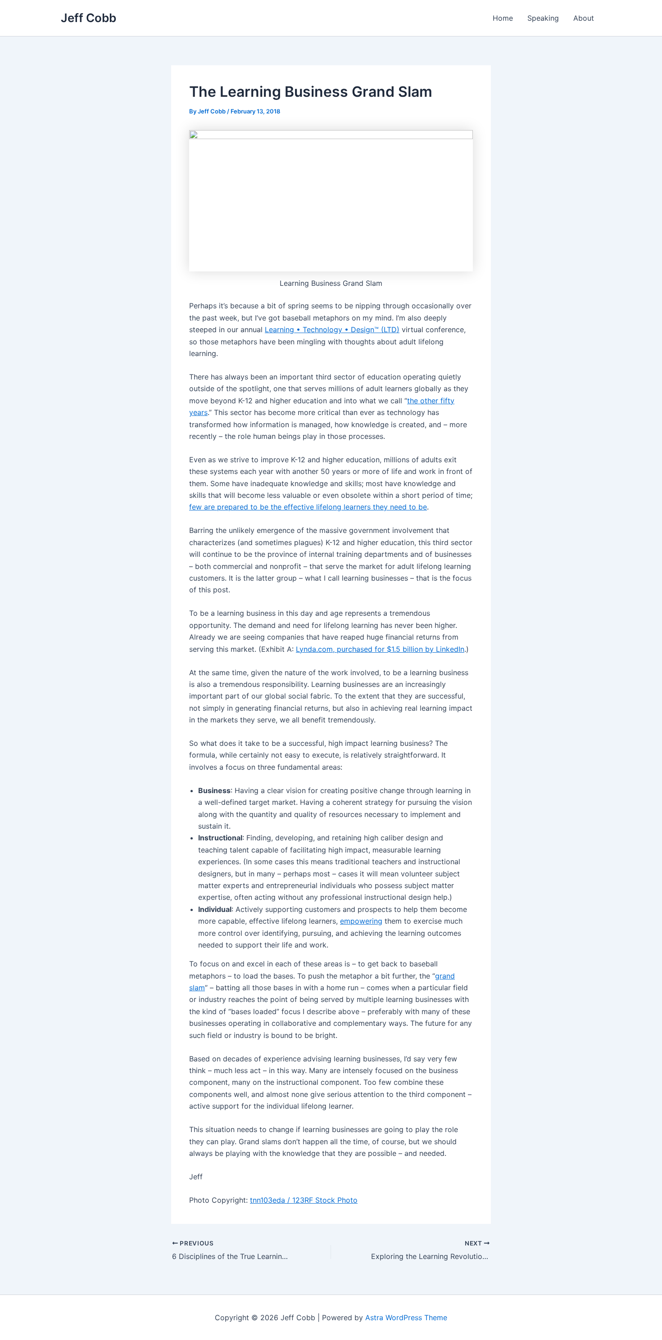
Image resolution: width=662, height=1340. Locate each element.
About (583, 18)
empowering (361, 920)
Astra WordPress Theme (406, 1317)
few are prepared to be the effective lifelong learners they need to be (308, 506)
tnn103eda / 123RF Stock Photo (304, 1200)
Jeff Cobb (88, 18)
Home (503, 18)
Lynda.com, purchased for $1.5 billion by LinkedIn (380, 649)
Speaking (543, 18)
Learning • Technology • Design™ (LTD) (332, 329)
